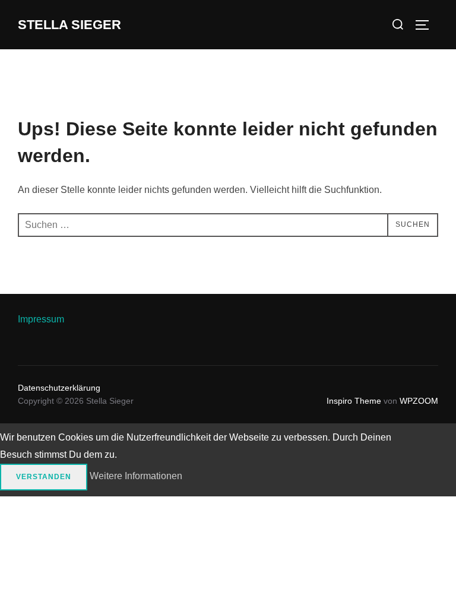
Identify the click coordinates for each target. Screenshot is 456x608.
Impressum (41, 319)
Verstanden (43, 477)
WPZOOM (419, 401)
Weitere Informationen (136, 476)
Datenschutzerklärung (59, 387)
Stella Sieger (69, 24)
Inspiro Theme (354, 401)
